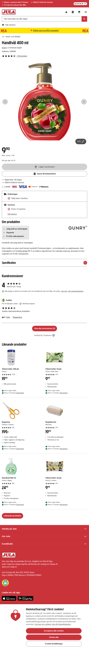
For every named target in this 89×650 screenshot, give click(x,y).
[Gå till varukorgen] (79, 12)
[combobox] (44, 19)
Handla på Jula (9, 529)
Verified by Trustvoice (43, 335)
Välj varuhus (10, 25)
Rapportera (17, 317)
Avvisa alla (54, 637)
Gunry (4, 48)
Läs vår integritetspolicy (61, 624)
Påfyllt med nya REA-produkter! (46, 31)
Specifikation (9, 263)
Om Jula (6, 536)
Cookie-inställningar (54, 644)
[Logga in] (66, 12)
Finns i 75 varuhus (14, 393)
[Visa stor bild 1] (44, 101)
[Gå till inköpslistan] (73, 12)
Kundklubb (7, 544)
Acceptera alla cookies (54, 631)
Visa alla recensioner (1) (44, 328)
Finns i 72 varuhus (14, 449)
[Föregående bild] (5, 102)
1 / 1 (79, 141)
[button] (5, 582)
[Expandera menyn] (86, 12)
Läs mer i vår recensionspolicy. (72, 291)
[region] (44, 627)
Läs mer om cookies (43, 624)
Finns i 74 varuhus (58, 393)
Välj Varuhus (12, 214)
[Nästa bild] (84, 102)
